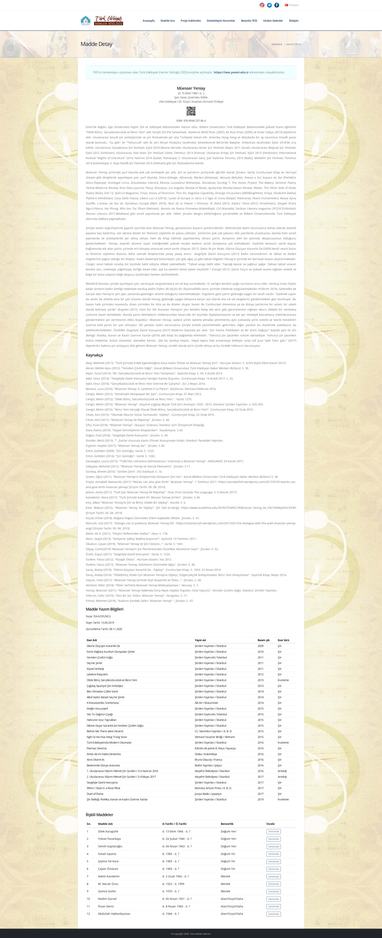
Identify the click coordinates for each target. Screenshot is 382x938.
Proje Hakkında (191, 20)
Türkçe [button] (293, 5)
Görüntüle (273, 831)
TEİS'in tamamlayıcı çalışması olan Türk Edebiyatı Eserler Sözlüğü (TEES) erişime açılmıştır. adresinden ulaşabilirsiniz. (189, 72)
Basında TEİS (249, 20)
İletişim (294, 20)
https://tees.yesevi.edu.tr (231, 72)
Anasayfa (148, 20)
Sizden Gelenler (273, 20)
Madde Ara (168, 20)
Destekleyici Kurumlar (221, 20)
